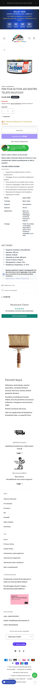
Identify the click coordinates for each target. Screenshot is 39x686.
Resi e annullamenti (11, 567)
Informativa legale (20, 682)
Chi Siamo (7, 527)
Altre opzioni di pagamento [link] (19, 141)
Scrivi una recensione (19, 316)
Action (25, 198)
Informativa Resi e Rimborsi (14, 562)
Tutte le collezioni (10, 499)
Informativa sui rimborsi (24, 669)
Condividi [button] (6, 297)
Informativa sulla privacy (20, 672)
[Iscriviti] (30, 636)
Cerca (6, 539)
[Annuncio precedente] (4, 3)
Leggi (19, 453)
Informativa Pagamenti (12, 558)
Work (28, 198)
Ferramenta (8, 504)
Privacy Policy (9, 544)
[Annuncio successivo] (35, 3)
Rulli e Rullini (8, 522)
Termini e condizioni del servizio (20, 675)
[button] (4, 38)
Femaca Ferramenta (18, 667)
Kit (5, 513)
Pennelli (7, 517)
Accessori (7, 508)
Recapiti (29, 679)
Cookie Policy (8, 549)
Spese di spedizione (16, 103)
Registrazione (10, 278)
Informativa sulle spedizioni (14, 553)
